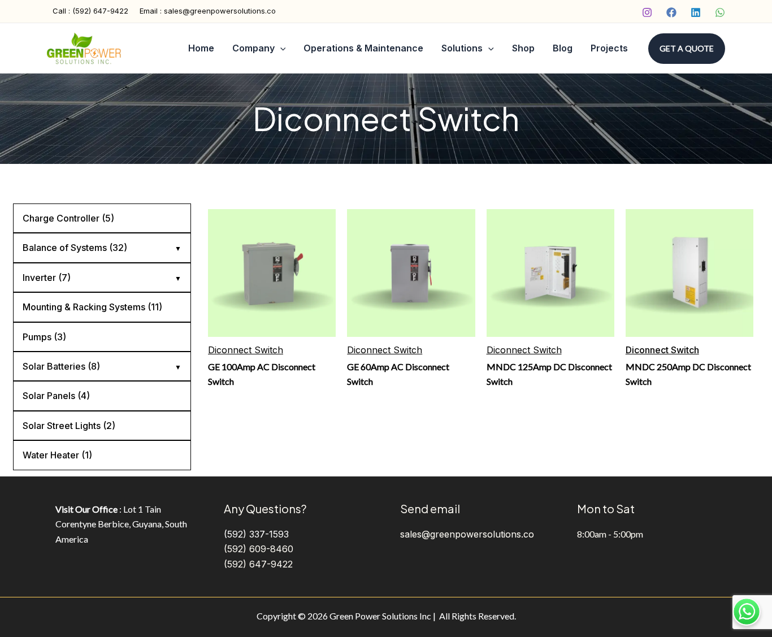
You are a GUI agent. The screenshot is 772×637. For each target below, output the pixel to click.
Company (253, 48)
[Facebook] (671, 12)
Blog (563, 48)
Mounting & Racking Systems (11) (92, 307)
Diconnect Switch (245, 350)
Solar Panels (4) (56, 395)
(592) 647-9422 (258, 564)
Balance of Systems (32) (75, 247)
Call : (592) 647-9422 (90, 10)
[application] (280, 48)
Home (201, 48)
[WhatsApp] (720, 12)
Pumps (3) (44, 337)
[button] (686, 48)
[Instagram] (647, 12)
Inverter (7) (47, 277)
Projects (609, 48)
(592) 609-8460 (258, 548)
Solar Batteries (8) (61, 366)
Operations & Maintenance (363, 48)
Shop (523, 48)
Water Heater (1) (57, 455)
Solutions (462, 48)
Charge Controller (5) (68, 218)
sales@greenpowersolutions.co (467, 534)
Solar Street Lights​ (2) (69, 425)
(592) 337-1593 (256, 534)
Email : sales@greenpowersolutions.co (208, 10)
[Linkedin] (696, 12)
